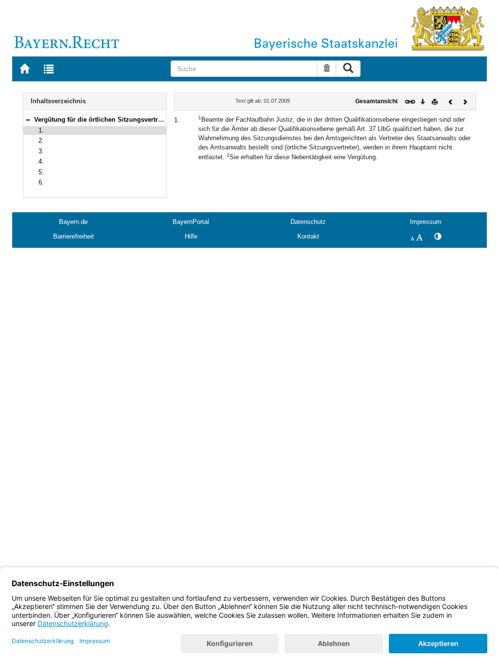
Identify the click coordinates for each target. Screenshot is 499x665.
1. (41, 130)
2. (41, 140)
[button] (27, 119)
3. (41, 151)
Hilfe (191, 236)
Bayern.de (73, 221)
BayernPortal (191, 221)
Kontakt (308, 236)
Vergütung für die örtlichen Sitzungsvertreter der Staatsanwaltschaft (136, 119)
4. (41, 161)
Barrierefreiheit (73, 236)
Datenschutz (308, 221)
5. (41, 172)
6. (41, 182)
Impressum (425, 221)
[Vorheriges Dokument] (451, 101)
